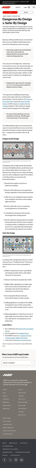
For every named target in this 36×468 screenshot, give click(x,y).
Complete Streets (25, 335)
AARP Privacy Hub (13, 443)
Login (25, 7)
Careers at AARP (21, 405)
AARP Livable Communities (11, 16)
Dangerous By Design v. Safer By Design (17, 21)
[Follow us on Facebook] (5, 460)
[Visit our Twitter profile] (10, 460)
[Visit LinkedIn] (22, 460)
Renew (26, 12)
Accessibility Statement (8, 446)
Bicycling (24, 338)
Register (18, 7)
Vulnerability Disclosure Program (22, 452)
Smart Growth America (23, 340)
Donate (4, 392)
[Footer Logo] (18, 375)
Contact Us (20, 389)
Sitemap (4, 443)
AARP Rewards (6, 402)
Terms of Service (23, 443)
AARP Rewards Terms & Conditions (10, 449)
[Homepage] (6, 7)
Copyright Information (7, 452)
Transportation (10, 338)
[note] (18, 161)
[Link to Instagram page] (16, 460)
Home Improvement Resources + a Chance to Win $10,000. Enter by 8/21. (16, 2)
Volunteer (5, 396)
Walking (18, 338)
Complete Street (23, 333)
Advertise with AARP (22, 402)
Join (10, 12)
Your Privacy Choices (15, 455)
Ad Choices (5, 455)
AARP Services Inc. (22, 415)
